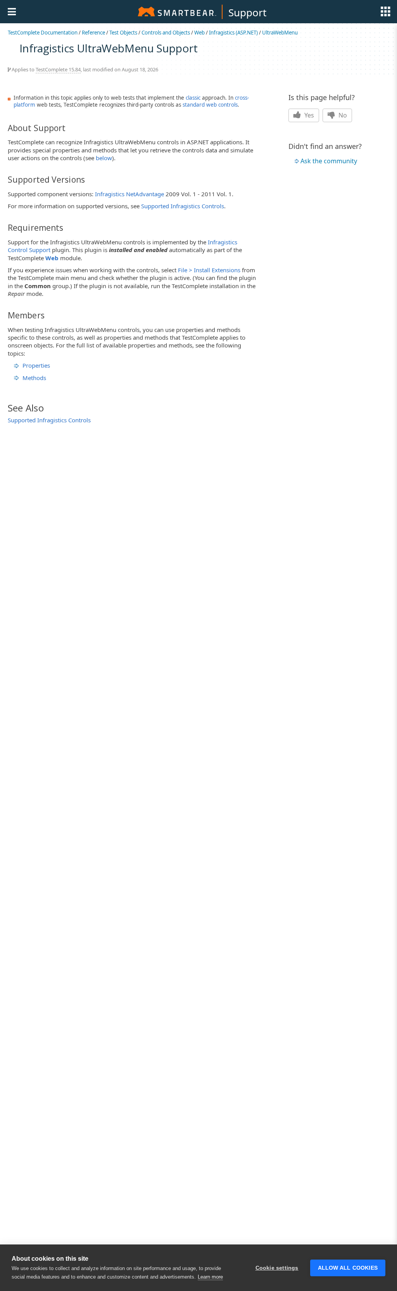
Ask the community (328, 161)
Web (199, 32)
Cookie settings (277, 1268)
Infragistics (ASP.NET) (233, 32)
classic (193, 97)
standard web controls (210, 104)
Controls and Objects (166, 32)
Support (247, 12)
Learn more (210, 1277)
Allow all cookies (348, 1268)
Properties (36, 365)
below (104, 158)
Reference (93, 32)
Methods (34, 378)
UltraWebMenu (280, 32)
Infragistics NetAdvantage (129, 194)
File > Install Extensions (209, 270)
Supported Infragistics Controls (182, 206)
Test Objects (123, 32)
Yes (308, 115)
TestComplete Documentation (43, 32)
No (342, 115)
